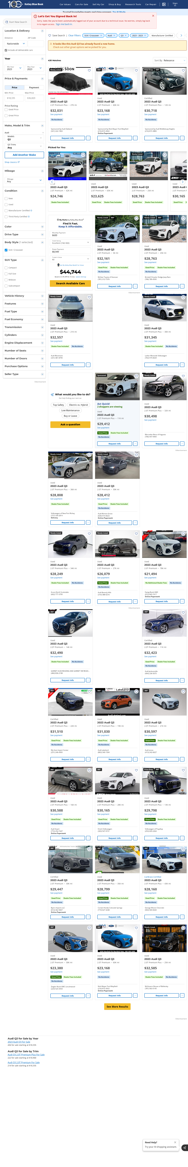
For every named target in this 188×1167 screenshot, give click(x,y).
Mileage (10, 179)
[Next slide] (182, 182)
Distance (9, 38)
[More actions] (88, 138)
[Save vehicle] (89, 70)
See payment (56, 114)
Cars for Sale (81, 4)
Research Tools (133, 4)
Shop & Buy (115, 4)
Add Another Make (24, 154)
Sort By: (159, 60)
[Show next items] (181, 35)
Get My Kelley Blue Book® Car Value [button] (72, 265)
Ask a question (70, 424)
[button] (164, 5)
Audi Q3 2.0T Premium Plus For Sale (26, 1054)
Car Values (65, 4)
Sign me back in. (64, 24)
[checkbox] (11, 110)
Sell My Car (98, 4)
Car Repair (150, 4)
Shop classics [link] (11, 162)
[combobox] (24, 22)
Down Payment (58, 249)
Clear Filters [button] (74, 35)
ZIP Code (32, 38)
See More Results (117, 1006)
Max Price (29, 92)
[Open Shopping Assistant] (184, 1147)
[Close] (175, 1142)
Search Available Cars (70, 283)
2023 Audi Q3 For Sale (19, 1041)
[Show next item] (133, 386)
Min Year (10, 67)
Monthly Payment (59, 233)
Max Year (31, 67)
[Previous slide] (52, 182)
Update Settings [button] (81, 277)
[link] (56, 119)
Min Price (9, 92)
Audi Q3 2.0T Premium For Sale (24, 1062)
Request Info (68, 138)
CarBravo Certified (152, 877)
